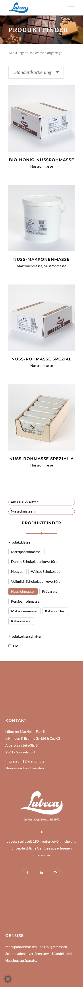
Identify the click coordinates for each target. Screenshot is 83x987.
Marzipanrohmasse (26, 552)
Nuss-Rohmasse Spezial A (41, 458)
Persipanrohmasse (25, 601)
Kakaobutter (54, 611)
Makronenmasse (29, 266)
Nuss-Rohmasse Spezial (41, 359)
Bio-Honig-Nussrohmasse (41, 159)
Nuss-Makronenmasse (41, 259)
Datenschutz (34, 761)
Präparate (49, 591)
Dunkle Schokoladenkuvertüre (34, 561)
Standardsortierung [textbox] (32, 72)
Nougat (17, 571)
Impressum (13, 761)
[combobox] (36, 72)
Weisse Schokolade (45, 571)
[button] (8, 979)
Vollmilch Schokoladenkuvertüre (35, 581)
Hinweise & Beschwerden (24, 768)
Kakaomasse (20, 621)
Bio (15, 646)
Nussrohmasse (41, 166)
